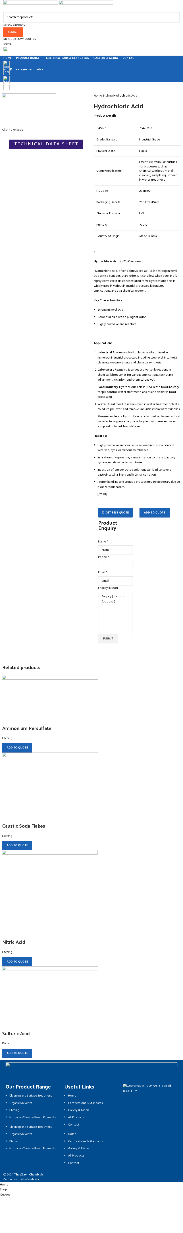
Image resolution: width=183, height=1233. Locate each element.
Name (103, 541)
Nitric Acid (13, 941)
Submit (108, 638)
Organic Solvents (20, 1103)
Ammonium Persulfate (27, 728)
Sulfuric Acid (16, 1033)
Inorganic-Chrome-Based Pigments (32, 1117)
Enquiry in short (108, 588)
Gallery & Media (78, 1110)
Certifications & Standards (85, 1103)
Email (102, 572)
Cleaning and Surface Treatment (30, 1095)
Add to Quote (154, 512)
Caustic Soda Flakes (23, 825)
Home (98, 95)
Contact (73, 1124)
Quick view (7, 719)
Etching (108, 95)
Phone (103, 557)
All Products (76, 1117)
